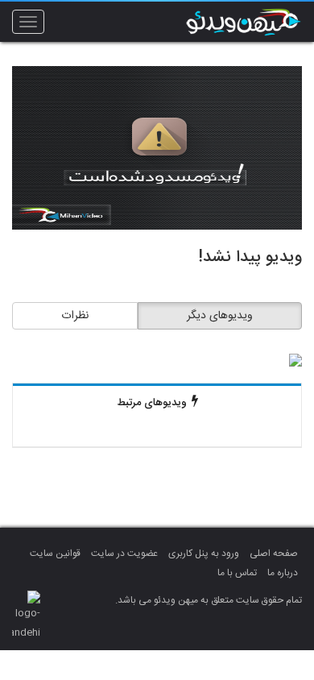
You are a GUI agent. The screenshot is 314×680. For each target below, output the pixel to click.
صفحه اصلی (274, 553)
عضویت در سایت (124, 553)
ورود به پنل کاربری (203, 553)
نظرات (75, 315)
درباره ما (282, 573)
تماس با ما (237, 573)
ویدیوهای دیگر (220, 315)
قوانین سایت (55, 553)
